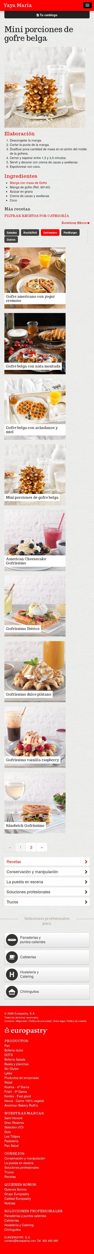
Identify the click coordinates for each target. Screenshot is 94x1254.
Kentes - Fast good (17, 1096)
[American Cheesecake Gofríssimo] (35, 540)
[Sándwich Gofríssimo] (35, 802)
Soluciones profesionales (28, 892)
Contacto (9, 1021)
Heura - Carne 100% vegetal (24, 1100)
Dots (7, 1132)
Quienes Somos (15, 1189)
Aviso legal (59, 1021)
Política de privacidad (40, 1021)
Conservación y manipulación (32, 871)
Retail (8, 1082)
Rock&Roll (30, 232)
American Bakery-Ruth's (21, 1105)
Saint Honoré (13, 1118)
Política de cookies (77, 1021)
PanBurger (70, 232)
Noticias (9, 1203)
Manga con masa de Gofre (28, 182)
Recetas (14, 861)
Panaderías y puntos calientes (25, 1216)
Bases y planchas (16, 1064)
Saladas (12, 232)
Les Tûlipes (12, 1136)
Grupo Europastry (16, 1194)
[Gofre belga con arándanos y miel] (35, 409)
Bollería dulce (13, 1050)
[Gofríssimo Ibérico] (35, 605)
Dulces (11, 239)
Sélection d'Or (14, 1127)
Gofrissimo (50, 232)
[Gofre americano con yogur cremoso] (35, 277)
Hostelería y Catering (19, 1225)
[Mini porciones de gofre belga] (35, 474)
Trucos (12, 902)
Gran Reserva (14, 1122)
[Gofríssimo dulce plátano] (35, 671)
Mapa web (21, 1021)
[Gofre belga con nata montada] (35, 343)
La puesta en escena (25, 881)
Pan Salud (11, 1145)
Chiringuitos (12, 1229)
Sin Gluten (11, 1068)
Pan (7, 1045)
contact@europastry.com (20, 1240)
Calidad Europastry (17, 1198)
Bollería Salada (14, 1059)
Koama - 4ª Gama (16, 1087)
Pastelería (11, 1141)
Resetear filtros (74, 223)
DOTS (8, 1055)
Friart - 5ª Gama (15, 1091)
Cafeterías (11, 1220)
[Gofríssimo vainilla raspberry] (35, 737)
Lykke (8, 1073)
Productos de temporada (21, 1078)
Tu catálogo (48, 15)
